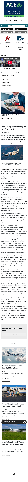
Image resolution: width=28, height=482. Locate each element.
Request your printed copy (6, 118)
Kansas (3, 89)
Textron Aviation (5, 79)
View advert (7, 46)
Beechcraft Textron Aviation (8, 75)
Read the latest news (7, 55)
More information (6, 422)
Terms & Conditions (8, 471)
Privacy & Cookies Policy (18, 471)
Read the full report (6, 381)
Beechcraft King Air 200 (7, 82)
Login (17, 29)
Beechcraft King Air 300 (7, 85)
